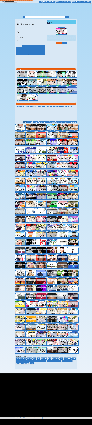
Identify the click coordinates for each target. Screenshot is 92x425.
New (65, 1)
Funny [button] (30, 122)
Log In (88, 1)
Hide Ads (84, 1)
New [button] (41, 122)
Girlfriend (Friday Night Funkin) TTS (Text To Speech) (25, 24)
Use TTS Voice (59, 42)
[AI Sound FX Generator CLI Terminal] (24, 418)
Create (69, 1)
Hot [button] (58, 122)
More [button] (80, 1)
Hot (47, 1)
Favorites (74, 1)
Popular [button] (36, 122)
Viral (50, 1)
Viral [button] (25, 122)
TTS (62, 1)
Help (77, 1)
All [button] (62, 122)
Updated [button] (46, 122)
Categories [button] (74, 122)
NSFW (67, 122)
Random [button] (53, 122)
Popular (54, 1)
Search (41, 1)
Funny (45, 1)
